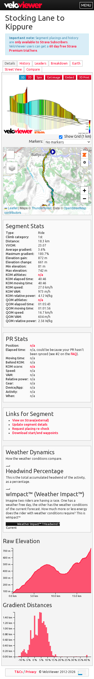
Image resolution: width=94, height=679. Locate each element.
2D (30, 77)
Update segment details (30, 424)
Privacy (31, 671)
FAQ (74, 354)
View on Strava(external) (30, 420)
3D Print (84, 77)
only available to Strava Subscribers (41, 42)
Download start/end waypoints (35, 433)
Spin (39, 77)
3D (23, 77)
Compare (33, 69)
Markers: (36, 141)
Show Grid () (77, 136)
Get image (53, 77)
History (25, 63)
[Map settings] (84, 163)
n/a (40, 274)
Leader (40, 63)
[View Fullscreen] (10, 154)
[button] (52, 151)
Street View (13, 69)
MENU (86, 5)
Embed (69, 77)
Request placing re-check (30, 428)
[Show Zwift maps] (84, 155)
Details (10, 63)
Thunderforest (41, 208)
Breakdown (59, 63)
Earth (76, 63)
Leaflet (12, 208)
